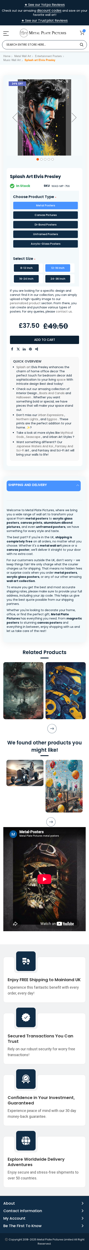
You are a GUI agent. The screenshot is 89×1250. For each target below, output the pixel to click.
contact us (64, 311)
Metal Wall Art (22, 56)
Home (6, 56)
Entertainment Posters (48, 56)
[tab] (44, 486)
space (61, 380)
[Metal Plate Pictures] (43, 33)
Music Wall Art (12, 60)
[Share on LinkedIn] (24, 349)
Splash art (23, 367)
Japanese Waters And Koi (34, 446)
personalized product (25, 303)
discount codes (49, 10)
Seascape (33, 437)
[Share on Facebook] (12, 349)
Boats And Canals (52, 393)
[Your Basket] (82, 32)
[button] (15, 117)
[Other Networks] (37, 349)
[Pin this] (31, 349)
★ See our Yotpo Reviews (44, 4)
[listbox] (44, 225)
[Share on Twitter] (18, 349)
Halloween (23, 397)
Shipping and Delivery (27, 484)
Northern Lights (27, 419)
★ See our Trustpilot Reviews (44, 20)
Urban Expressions (51, 415)
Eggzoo (52, 419)
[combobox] (44, 44)
